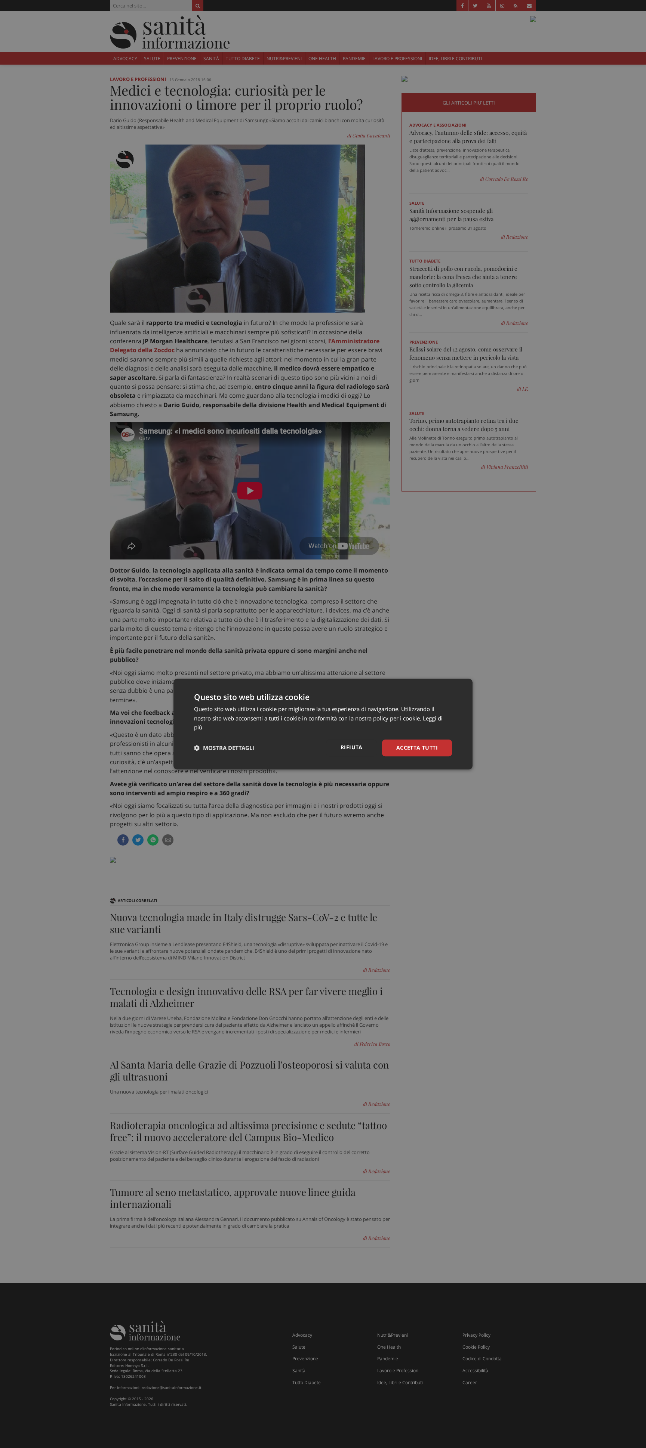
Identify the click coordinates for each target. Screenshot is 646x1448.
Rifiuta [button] (352, 747)
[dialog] (323, 724)
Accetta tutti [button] (417, 747)
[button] (224, 748)
